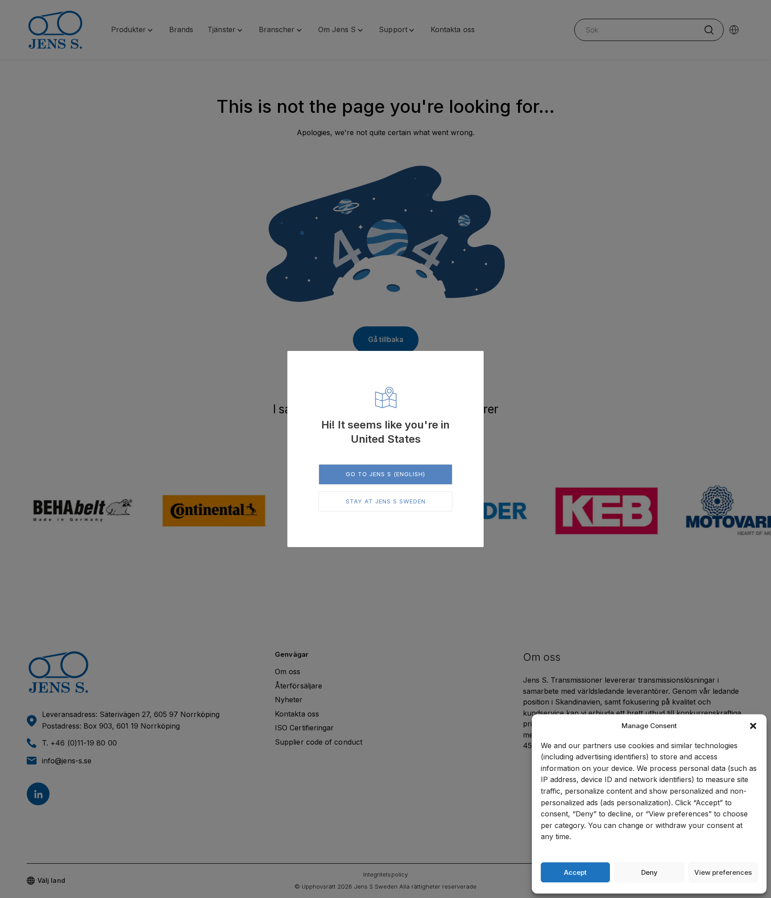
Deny (649, 872)
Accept (575, 872)
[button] (753, 725)
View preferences (723, 872)
